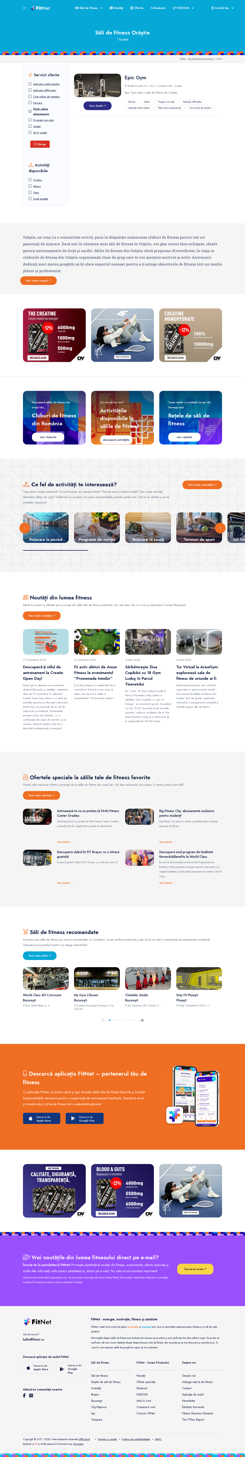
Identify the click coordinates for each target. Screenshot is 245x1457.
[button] (109, 1020)
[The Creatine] (54, 335)
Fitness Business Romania (197, 1413)
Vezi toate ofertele (41, 795)
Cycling (37, 180)
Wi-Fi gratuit (40, 133)
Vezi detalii (96, 106)
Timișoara (96, 1420)
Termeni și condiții (107, 1439)
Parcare (37, 103)
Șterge (41, 144)
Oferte (138, 8)
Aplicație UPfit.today (44, 90)
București (96, 1401)
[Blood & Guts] (122, 1191)
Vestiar (37, 126)
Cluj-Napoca (98, 1407)
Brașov (95, 1394)
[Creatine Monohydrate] (190, 335)
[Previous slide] (24, 528)
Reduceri (159, 8)
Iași (93, 1413)
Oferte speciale (146, 1382)
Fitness (37, 186)
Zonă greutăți (40, 199)
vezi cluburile (48, 437)
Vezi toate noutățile (41, 616)
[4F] (122, 335)
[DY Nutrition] (54, 1191)
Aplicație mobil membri (46, 84)
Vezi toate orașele (37, 281)
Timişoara (78, 1444)
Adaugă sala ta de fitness (197, 1382)
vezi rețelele (184, 437)
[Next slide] (220, 528)
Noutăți (118, 8)
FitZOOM (142, 1394)
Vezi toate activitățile (201, 485)
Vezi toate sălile (39, 956)
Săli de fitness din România (200, 58)
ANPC (158, 1439)
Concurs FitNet (145, 1413)
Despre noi (189, 1376)
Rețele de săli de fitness (106, 1382)
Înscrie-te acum (194, 1269)
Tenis (36, 193)
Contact (186, 1388)
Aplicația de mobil (193, 1394)
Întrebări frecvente (193, 1407)
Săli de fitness (99, 1376)
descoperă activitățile (116, 440)
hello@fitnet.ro (33, 1339)
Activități (96, 1388)
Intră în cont (143, 1401)
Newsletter (188, 1401)
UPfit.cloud (84, 1439)
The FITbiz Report (193, 1420)
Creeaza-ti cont (145, 1407)
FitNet (182, 58)
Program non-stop (43, 120)
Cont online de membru (46, 97)
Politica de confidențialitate (136, 1439)
